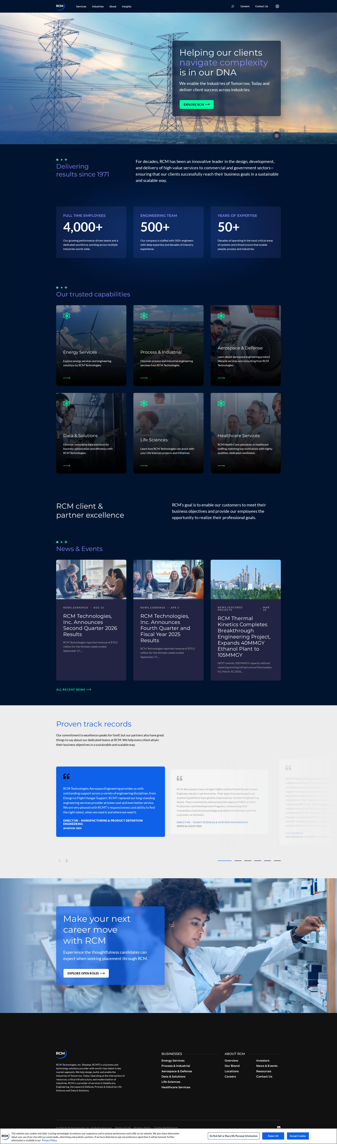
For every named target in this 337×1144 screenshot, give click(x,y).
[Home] (60, 6)
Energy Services (80, 352)
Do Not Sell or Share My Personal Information (233, 1135)
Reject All (273, 1135)
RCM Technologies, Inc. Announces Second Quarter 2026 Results (90, 625)
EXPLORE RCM (194, 104)
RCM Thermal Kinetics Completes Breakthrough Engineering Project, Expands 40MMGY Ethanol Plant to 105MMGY (244, 636)
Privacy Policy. (49, 1140)
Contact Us (261, 6)
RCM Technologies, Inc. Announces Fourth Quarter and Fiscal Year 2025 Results (165, 628)
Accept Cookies (298, 1135)
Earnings (80, 607)
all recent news (70, 689)
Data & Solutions (80, 435)
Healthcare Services (239, 435)
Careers (245, 6)
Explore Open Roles (83, 973)
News (67, 607)
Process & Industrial (161, 352)
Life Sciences (154, 439)
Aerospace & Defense (240, 347)
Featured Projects (230, 608)
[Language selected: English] (277, 6)
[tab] (225, 861)
